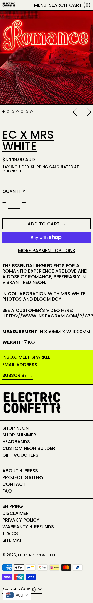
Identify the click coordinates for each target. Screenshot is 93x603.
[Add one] (24, 202)
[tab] (3, 111)
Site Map (12, 540)
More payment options (46, 250)
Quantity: (14, 191)
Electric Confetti (36, 555)
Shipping (39, 166)
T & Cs (10, 533)
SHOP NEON (15, 428)
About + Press (20, 470)
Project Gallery (23, 477)
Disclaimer (15, 513)
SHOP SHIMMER (19, 435)
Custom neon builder (28, 448)
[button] (58, 5)
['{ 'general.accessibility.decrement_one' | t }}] (4, 202)
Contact (14, 484)
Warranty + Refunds (28, 526)
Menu (40, 5)
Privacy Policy (21, 520)
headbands (16, 441)
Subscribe (14, 375)
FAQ (7, 491)
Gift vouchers (20, 455)
